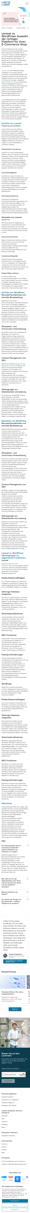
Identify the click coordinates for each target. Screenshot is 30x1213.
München (5, 1116)
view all (15, 1009)
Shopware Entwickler (8, 1136)
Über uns (4, 1144)
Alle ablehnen (15, 1209)
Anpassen (15, 1205)
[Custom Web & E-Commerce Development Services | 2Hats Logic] (6, 3)
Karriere (4, 1147)
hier (12, 837)
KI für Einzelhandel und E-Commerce (13, 1161)
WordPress (9, 82)
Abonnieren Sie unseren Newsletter (14, 961)
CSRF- (22, 619)
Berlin (3, 1127)
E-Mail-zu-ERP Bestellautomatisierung (14, 1164)
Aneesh (4, 28)
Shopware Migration (8, 1102)
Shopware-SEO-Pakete (9, 1105)
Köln (3, 1119)
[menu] (27, 3)
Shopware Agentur (7, 1097)
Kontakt (4, 1150)
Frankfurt (5, 1121)
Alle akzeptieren (15, 1201)
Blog (3, 1152)
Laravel (4, 70)
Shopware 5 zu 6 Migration (10, 1100)
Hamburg (4, 1124)
